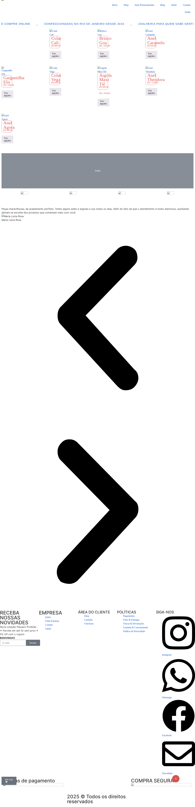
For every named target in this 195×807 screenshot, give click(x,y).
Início (114, 5)
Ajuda (187, 12)
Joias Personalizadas (144, 5)
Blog (162, 5)
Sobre (174, 5)
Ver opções (55, 54)
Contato (186, 5)
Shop (126, 5)
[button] (97, 318)
